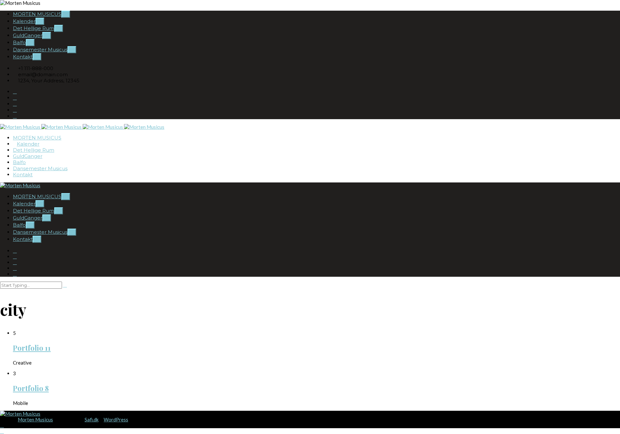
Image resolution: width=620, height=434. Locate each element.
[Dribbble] (15, 98)
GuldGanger (27, 35)
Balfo (19, 42)
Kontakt (23, 57)
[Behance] (15, 91)
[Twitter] (15, 116)
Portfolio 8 (31, 388)
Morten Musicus (35, 419)
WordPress (116, 419)
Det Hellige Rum (33, 28)
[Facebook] (15, 104)
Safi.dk (91, 419)
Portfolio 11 (32, 348)
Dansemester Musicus (40, 49)
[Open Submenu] (65, 14)
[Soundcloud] (15, 110)
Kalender (24, 21)
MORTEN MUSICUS (37, 14)
